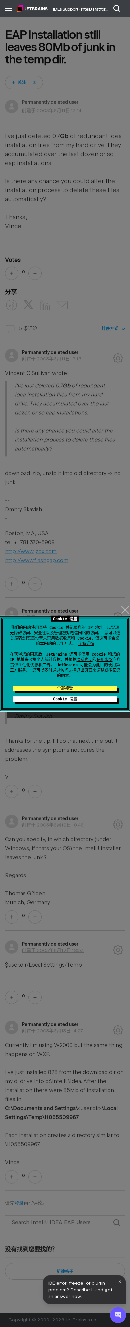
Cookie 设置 (65, 699)
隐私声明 (85, 659)
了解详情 (86, 643)
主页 (32, 8)
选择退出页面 (80, 670)
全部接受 (65, 688)
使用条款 (105, 659)
